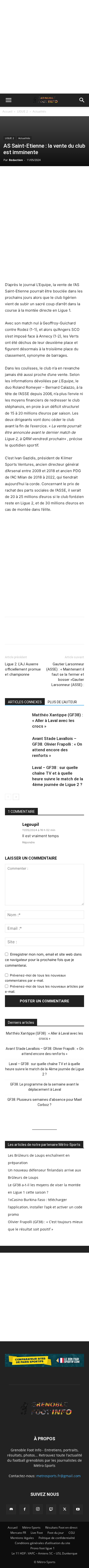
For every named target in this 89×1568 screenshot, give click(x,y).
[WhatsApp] (33, 176)
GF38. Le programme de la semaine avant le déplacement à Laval (44, 1086)
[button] (8, 100)
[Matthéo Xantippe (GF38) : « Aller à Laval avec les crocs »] (17, 720)
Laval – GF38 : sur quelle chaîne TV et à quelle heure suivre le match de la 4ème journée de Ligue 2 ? (44, 1069)
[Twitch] (51, 1509)
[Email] (44, 176)
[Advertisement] (44, 46)
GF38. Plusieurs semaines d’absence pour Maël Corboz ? (44, 1102)
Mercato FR (18, 1533)
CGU (71, 1533)
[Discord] (11, 1509)
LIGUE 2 (22, 111)
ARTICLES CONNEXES (25, 702)
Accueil (7, 111)
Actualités (39, 111)
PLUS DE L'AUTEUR (62, 702)
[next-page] (16, 797)
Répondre (28, 842)
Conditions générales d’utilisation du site (42, 1543)
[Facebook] (10, 176)
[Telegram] (55, 176)
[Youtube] (78, 1509)
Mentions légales (22, 1538)
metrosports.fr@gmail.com (58, 1475)
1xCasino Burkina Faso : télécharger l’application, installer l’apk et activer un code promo (45, 1207)
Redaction (16, 160)
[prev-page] (8, 797)
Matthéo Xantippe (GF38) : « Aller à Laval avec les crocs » (57, 720)
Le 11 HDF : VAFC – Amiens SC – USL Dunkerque (44, 1553)
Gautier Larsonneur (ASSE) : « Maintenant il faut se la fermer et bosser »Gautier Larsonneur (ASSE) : (65, 674)
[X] (21, 176)
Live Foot (37, 1533)
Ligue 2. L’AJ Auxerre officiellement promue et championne (23, 669)
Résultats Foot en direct (61, 1527)
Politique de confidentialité (57, 1538)
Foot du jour (55, 1533)
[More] (67, 176)
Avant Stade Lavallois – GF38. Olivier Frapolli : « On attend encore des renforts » (45, 1051)
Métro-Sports (31, 1527)
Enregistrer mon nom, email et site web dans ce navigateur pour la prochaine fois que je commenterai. (43, 959)
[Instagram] (38, 1509)
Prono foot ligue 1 (42, 1548)
